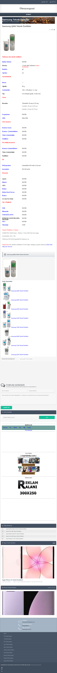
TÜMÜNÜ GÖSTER (51, 587)
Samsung (5, 427)
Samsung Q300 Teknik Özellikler (19, 291)
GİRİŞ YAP (45, 2)
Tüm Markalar (28, 430)
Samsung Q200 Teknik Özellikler (26, 359)
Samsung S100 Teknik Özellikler (19, 318)
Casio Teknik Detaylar (8, 644)
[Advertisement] (20, 30)
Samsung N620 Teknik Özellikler (19, 336)
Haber (5, 633)
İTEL (20, 427)
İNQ (24, 427)
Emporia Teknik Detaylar (9, 655)
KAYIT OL (53, 2)
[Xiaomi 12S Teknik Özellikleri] (28, 614)
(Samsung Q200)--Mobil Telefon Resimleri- (18, 254)
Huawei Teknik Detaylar (8, 658)
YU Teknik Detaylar (7, 638)
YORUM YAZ (6, 407)
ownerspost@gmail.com (28, 622)
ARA (47, 417)
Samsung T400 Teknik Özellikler (19, 327)
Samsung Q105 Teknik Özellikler (19, 354)
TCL (10, 427)
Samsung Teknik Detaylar (9, 649)
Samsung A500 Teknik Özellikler (19, 309)
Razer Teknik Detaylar (8, 647)
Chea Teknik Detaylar (8, 652)
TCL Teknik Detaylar (8, 636)
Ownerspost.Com (26, 629)
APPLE (15, 427)
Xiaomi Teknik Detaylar (8, 660)
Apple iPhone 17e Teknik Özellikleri (12, 580)
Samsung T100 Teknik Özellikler (19, 345)
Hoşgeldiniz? (25, 625)
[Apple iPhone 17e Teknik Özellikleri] (28, 562)
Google (29, 427)
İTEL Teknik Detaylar (8, 641)
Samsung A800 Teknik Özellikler (19, 300)
